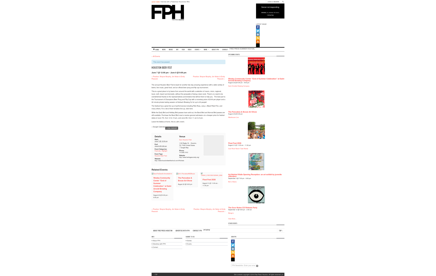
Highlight (164, 151)
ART (177, 49)
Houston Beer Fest (161, 156)
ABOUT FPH (215, 49)
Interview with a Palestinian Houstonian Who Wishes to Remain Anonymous (175, 3)
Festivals (158, 151)
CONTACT (225, 49)
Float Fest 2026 (209, 179)
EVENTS (197, 49)
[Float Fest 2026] (256, 130)
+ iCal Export (171, 128)
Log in (269, 1)
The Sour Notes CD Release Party (242, 207)
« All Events (156, 56)
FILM (183, 49)
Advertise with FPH (183, 230)
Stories (189, 240)
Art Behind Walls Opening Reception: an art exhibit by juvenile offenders (255, 175)
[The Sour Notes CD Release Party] (256, 194)
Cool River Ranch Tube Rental (238, 148)
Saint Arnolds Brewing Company (238, 86)
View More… (232, 219)
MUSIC (171, 49)
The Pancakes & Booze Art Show (185, 179)
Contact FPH (197, 230)
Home (157, 49)
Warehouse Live (233, 117)
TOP (155, 274)
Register (276, 1)
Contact (155, 247)
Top (281, 230)
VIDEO (189, 49)
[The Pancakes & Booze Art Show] (256, 99)
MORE (205, 49)
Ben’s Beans (232, 182)
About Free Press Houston (162, 230)
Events (189, 244)
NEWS (164, 49)
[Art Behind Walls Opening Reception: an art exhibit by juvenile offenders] (256, 161)
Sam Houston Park (185, 140)
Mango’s (231, 213)
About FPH (156, 240)
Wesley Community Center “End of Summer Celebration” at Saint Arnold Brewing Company (162, 185)
